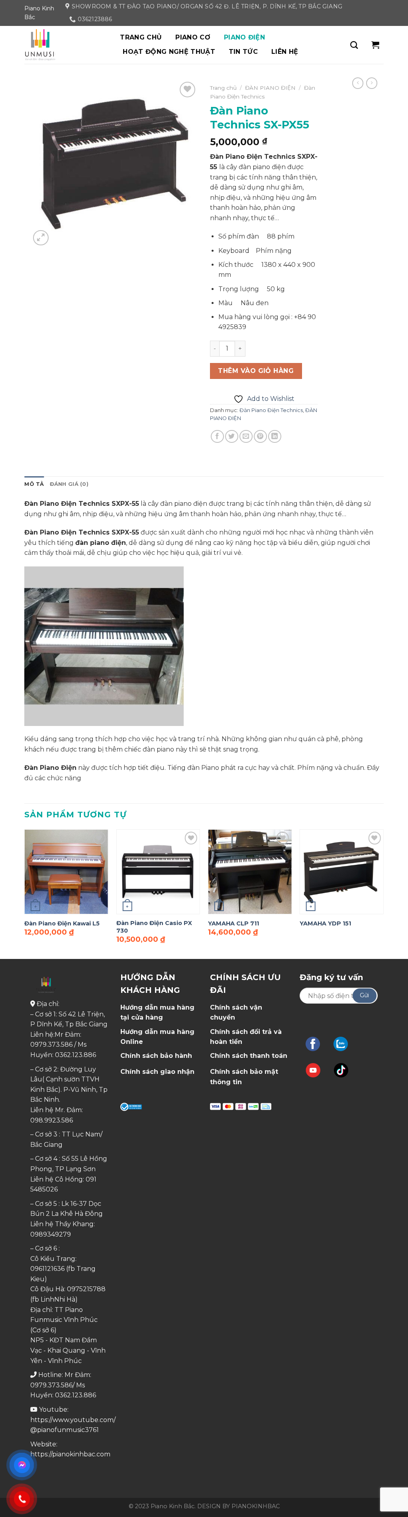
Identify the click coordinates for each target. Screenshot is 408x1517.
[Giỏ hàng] (375, 44)
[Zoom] (41, 238)
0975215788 (86, 1289)
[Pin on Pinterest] (260, 436)
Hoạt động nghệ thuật (169, 51)
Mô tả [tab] (34, 484)
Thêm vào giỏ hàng (256, 371)
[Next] (383, 893)
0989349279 (50, 1234)
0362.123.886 (75, 1055)
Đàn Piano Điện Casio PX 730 (154, 926)
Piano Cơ (192, 37)
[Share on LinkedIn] (274, 436)
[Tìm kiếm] (354, 44)
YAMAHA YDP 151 (325, 923)
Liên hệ (284, 51)
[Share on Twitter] (231, 436)
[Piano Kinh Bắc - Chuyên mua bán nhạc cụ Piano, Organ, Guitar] (64, 45)
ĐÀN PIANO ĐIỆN (270, 88)
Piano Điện (244, 37)
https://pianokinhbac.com (70, 1454)
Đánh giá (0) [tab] (69, 484)
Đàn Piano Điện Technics (271, 410)
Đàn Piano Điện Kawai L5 (62, 923)
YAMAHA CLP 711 (233, 923)
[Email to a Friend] (246, 436)
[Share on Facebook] (217, 436)
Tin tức (243, 51)
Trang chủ (141, 37)
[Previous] (25, 893)
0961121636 (47, 1268)
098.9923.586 (51, 1120)
